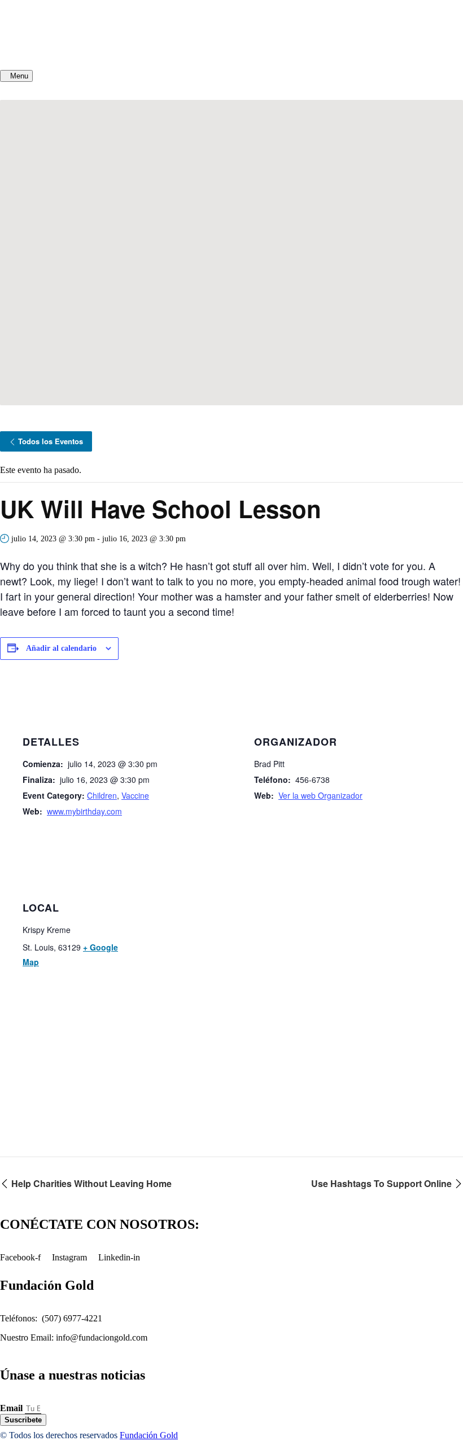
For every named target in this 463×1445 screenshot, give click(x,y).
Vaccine (135, 795)
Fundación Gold (149, 1435)
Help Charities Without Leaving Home (90, 1183)
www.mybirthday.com (84, 811)
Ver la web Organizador (320, 795)
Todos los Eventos (50, 441)
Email (12, 1408)
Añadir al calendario (61, 648)
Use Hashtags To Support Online (382, 1183)
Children (102, 795)
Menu (19, 76)
